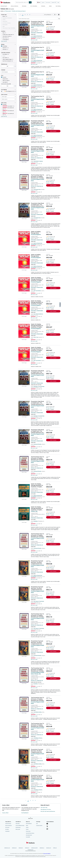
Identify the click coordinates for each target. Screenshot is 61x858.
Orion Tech (36, 337)
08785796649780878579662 (37, 492)
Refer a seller (18, 829)
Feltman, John (34, 511)
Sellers (50, 6)
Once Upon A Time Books (39, 601)
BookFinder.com (30, 850)
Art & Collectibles (33, 6)
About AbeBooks (29, 823)
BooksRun (36, 521)
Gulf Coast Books (37, 290)
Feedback (60, 304)
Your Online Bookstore (38, 313)
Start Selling (58, 6)
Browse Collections (14, 6)
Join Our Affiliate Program (20, 825)
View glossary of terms (46, 809)
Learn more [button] (3, 116)
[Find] (30, 2)
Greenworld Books (37, 444)
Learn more (3, 41)
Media (27, 825)
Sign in (43, 2)
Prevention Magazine (36, 234)
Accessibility (28, 836)
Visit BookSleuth (24, 812)
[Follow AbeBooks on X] (47, 826)
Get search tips (44, 807)
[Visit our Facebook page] (47, 824)
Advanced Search (4, 6)
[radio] (1, 47)
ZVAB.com (55, 847)
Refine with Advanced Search (19, 11)
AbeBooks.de (14, 847)
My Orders (7, 829)
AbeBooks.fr (21, 847)
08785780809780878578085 (37, 239)
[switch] (2, 91)
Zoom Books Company (38, 161)
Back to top (30, 818)
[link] (59, 15)
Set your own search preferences (48, 811)
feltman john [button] (8, 11)
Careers (27, 827)
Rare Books (24, 6)
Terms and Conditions (46, 853)
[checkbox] (1, 16)
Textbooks (43, 6)
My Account (48, 2)
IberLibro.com (48, 847)
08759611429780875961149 (37, 57)
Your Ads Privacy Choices (30, 833)
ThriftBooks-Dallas (38, 712)
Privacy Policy (28, 831)
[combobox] (22, 2)
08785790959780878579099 (37, 32)
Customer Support (39, 825)
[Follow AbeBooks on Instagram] (47, 829)
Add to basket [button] (53, 31)
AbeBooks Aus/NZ (34, 847)
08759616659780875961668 (37, 572)
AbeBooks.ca (42, 847)
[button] (20, 15)
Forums (27, 829)
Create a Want (5, 812)
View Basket (7, 831)
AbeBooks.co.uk (7, 847)
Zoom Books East (37, 189)
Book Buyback (18, 827)
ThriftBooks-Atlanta (38, 737)
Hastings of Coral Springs (39, 386)
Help (58, 2)
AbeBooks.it (27, 847)
